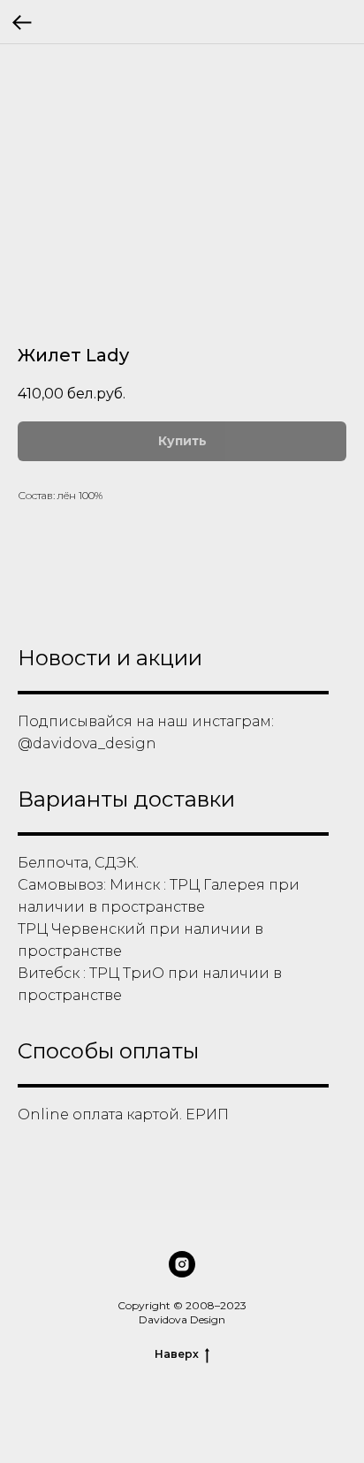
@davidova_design (87, 743)
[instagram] (182, 1264)
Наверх (177, 1354)
